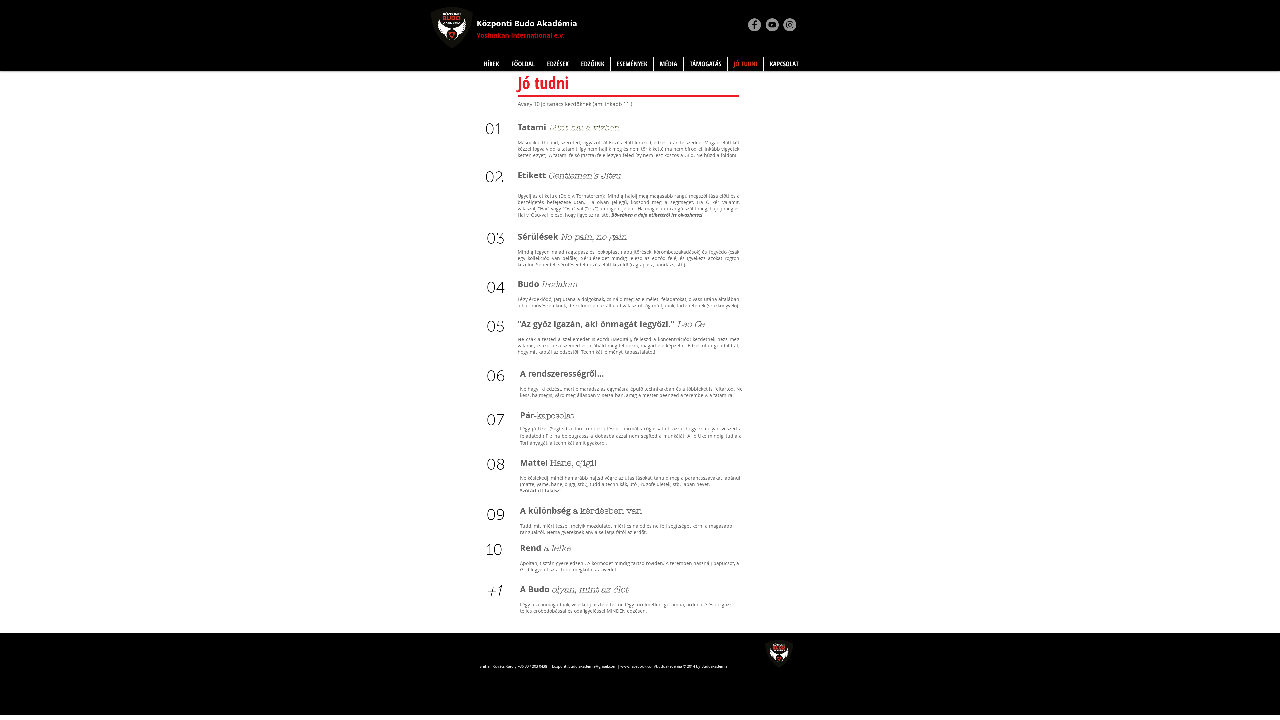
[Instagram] (789, 24)
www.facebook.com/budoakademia (651, 666)
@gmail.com (605, 666)
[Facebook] (754, 24)
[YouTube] (772, 24)
